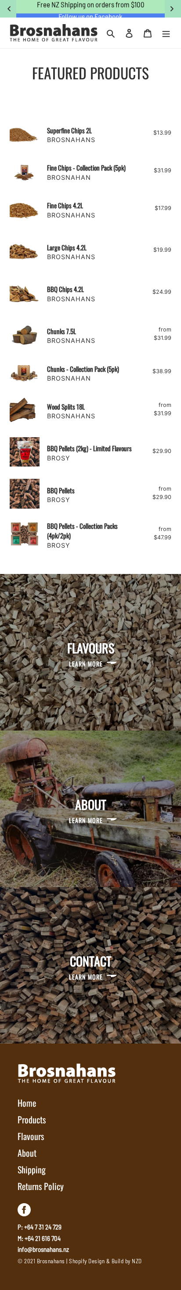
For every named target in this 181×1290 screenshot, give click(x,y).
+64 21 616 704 (43, 1238)
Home (27, 1102)
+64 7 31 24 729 (43, 1227)
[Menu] (166, 33)
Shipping (32, 1169)
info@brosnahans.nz (43, 1249)
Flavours (31, 1136)
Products (32, 1119)
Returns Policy (41, 1186)
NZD (137, 1261)
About (27, 1152)
